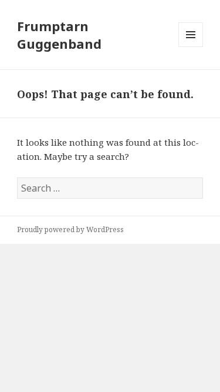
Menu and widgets (191, 46)
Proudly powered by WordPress (70, 229)
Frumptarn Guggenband (59, 34)
